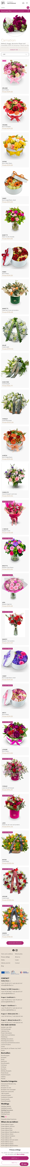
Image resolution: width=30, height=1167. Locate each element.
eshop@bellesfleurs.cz (7, 985)
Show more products (15, 943)
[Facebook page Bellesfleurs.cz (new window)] (13, 950)
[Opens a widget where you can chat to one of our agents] (24, 1164)
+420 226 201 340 (18, 1016)
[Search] (28, 7)
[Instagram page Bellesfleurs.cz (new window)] (17, 950)
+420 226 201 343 (18, 1022)
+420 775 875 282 (6, 991)
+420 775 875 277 (6, 1008)
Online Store (5, 981)
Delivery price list (5, 963)
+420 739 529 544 (6, 1016)
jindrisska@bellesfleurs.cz (8, 1001)
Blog (2, 966)
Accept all (15, 1158)
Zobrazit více (14, 49)
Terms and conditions (7, 954)
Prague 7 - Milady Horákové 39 (11, 1020)
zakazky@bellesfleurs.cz (8, 993)
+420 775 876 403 (6, 1022)
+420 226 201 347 (17, 983)
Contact (17, 963)
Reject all (15, 1162)
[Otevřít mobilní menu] (27, 3)
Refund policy (18, 954)
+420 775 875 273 (6, 1000)
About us (17, 957)
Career (17, 960)
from (7, 92)
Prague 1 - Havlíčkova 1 (9, 1005)
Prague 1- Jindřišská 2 (8, 997)
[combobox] (3, 54)
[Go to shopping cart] (23, 3)
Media (3, 960)
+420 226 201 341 (17, 1008)
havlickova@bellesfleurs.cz (8, 1010)
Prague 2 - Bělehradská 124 (10, 1013)
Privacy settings (5, 957)
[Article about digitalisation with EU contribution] (5, 972)
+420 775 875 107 (11, 3)
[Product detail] (15, 72)
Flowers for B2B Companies (10, 989)
